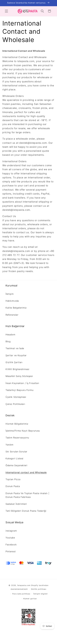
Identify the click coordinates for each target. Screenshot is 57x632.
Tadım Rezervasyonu (17, 437)
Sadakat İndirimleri (16, 504)
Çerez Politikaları (15, 404)
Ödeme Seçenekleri (16, 465)
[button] (6, 11)
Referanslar (12, 314)
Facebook (11, 544)
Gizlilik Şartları (14, 362)
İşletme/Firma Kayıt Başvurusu (23, 430)
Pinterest (11, 551)
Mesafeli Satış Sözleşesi (19, 376)
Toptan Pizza (13, 479)
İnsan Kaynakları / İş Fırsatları (22, 383)
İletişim (10, 294)
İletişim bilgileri (40, 594)
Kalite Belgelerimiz (16, 307)
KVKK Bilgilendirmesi (17, 369)
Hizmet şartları (30, 599)
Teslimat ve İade (15, 348)
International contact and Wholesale (26, 472)
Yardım (9, 444)
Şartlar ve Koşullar (16, 355)
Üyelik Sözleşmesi (16, 397)
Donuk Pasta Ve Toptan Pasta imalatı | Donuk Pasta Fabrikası (27, 495)
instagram (11, 530)
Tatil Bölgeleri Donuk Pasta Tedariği (26, 510)
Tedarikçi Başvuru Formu (19, 390)
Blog (8, 341)
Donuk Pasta (13, 486)
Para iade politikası (21, 594)
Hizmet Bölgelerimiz (17, 423)
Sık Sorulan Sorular (16, 451)
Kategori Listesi (14, 458)
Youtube (10, 537)
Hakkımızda (12, 300)
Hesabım (10, 334)
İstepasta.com (23, 585)
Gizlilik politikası (38, 589)
